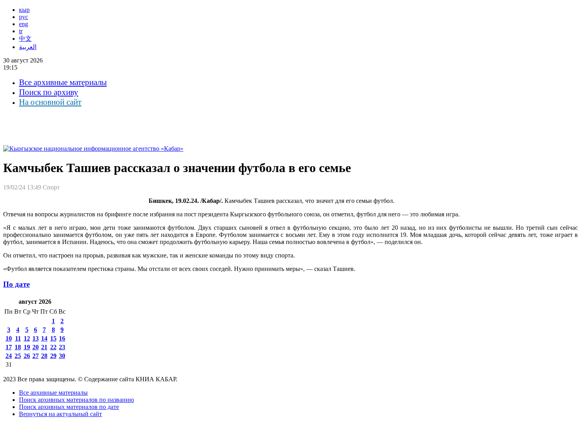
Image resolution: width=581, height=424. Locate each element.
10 (9, 338)
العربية (27, 47)
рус (23, 16)
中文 (25, 38)
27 (35, 355)
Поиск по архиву (48, 92)
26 (27, 355)
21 (44, 347)
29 (53, 355)
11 (18, 338)
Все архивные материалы (63, 82)
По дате (16, 284)
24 (9, 355)
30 (62, 355)
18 (18, 347)
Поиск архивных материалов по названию (76, 399)
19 (27, 347)
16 (62, 338)
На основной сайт (50, 102)
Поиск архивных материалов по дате (69, 406)
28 (44, 355)
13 (35, 338)
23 (62, 347)
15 (53, 338)
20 (35, 347)
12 (27, 338)
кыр (24, 9)
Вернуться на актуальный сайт (60, 414)
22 (53, 347)
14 (44, 338)
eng (23, 24)
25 (18, 355)
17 (9, 347)
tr (21, 31)
